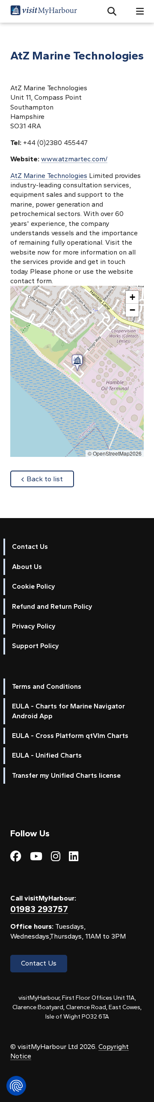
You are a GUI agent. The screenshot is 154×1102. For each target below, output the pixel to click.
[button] (108, 11)
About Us (27, 567)
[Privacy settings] (16, 1086)
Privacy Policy (34, 626)
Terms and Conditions (46, 686)
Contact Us (30, 546)
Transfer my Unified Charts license (66, 775)
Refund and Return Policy (52, 606)
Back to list (50, 478)
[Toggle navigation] (136, 11)
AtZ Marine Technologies (48, 176)
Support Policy (35, 646)
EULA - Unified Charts (47, 755)
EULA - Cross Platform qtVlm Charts (70, 736)
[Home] (43, 11)
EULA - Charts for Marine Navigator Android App (68, 711)
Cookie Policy (33, 586)
